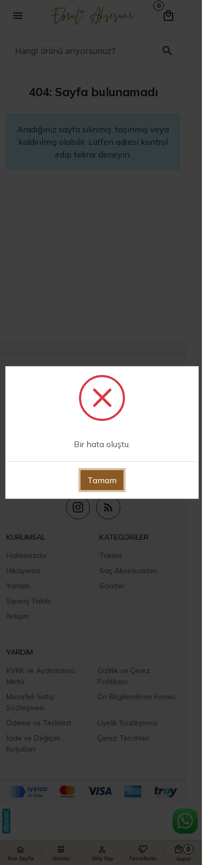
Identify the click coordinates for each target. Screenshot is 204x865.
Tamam (102, 480)
